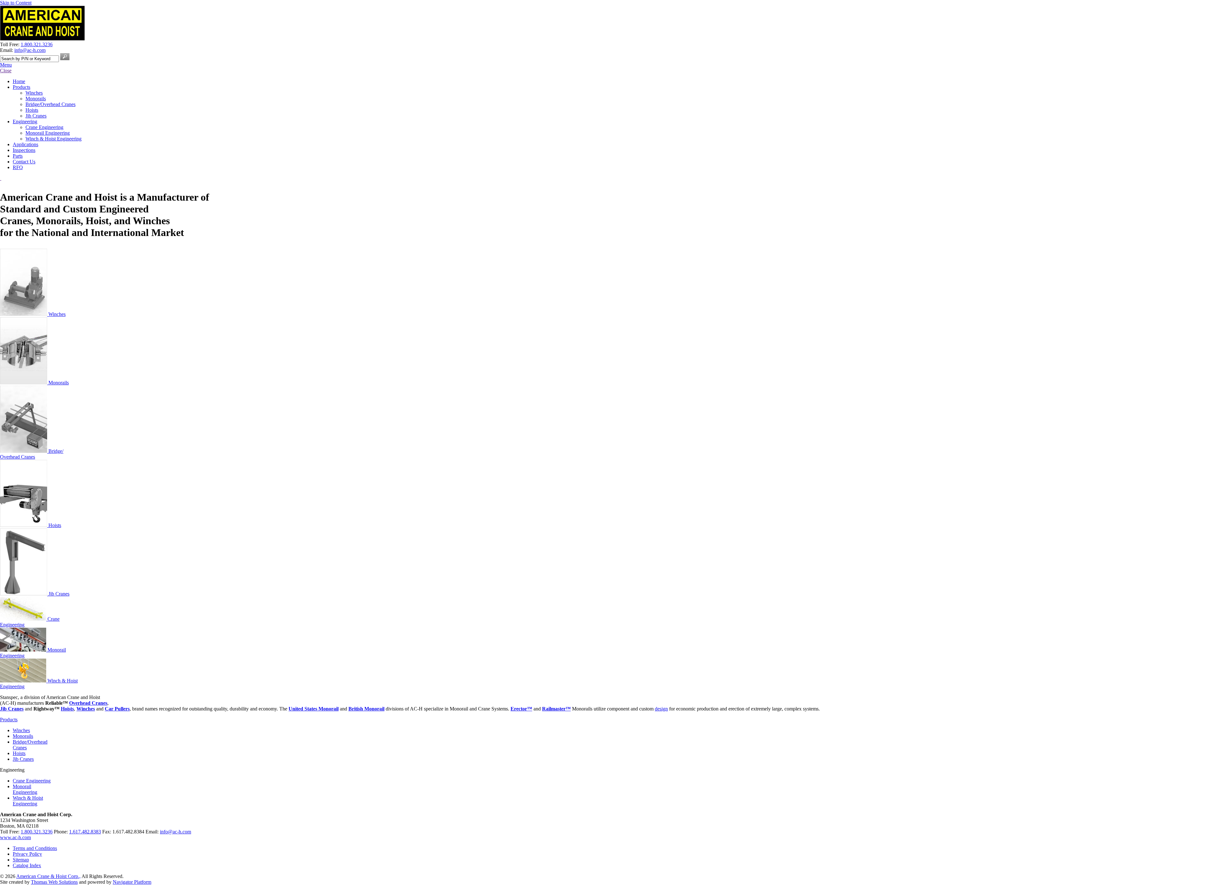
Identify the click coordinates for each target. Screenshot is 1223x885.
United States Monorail (314, 708)
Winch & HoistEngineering (28, 800)
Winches (56, 314)
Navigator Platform (132, 882)
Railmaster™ (556, 708)
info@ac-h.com (30, 50)
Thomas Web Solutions (54, 882)
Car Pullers (117, 708)
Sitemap (21, 859)
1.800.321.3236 (37, 44)
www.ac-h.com (15, 837)
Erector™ (521, 708)
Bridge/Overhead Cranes (31, 454)
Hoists (54, 525)
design (661, 708)
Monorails (58, 382)
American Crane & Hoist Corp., (48, 876)
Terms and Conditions (35, 848)
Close (5, 70)
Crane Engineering (32, 780)
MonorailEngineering (25, 789)
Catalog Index (27, 865)
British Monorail (366, 708)
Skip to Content (16, 2)
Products (9, 719)
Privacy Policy (27, 854)
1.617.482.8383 (85, 831)
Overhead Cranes (88, 703)
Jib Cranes (58, 593)
